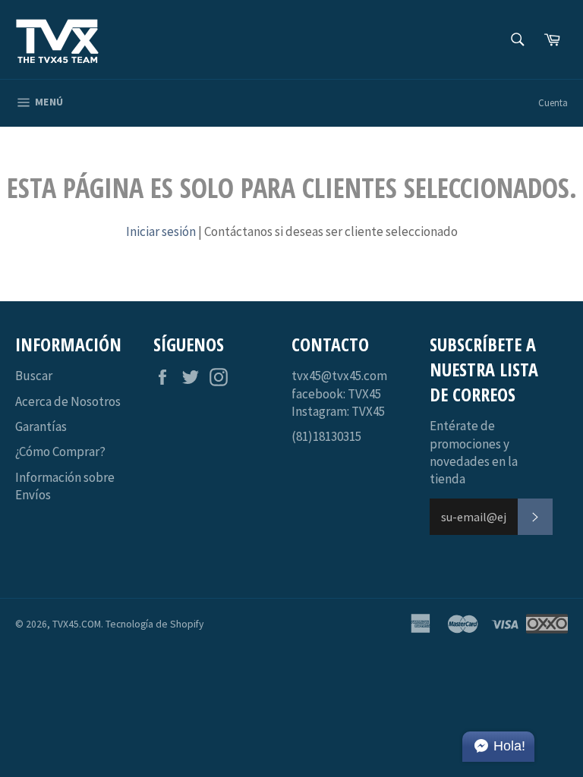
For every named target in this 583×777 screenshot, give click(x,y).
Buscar (33, 375)
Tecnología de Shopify (154, 624)
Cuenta (553, 102)
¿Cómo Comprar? (60, 451)
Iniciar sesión (161, 231)
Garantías (41, 426)
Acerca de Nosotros (68, 401)
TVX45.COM (76, 624)
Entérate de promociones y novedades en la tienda (474, 452)
